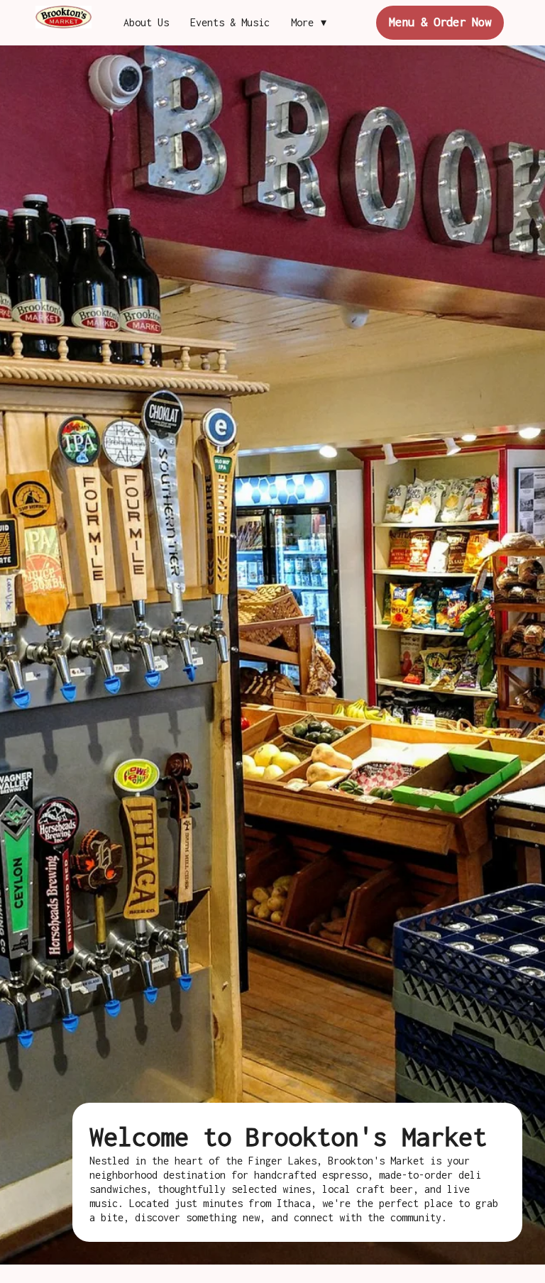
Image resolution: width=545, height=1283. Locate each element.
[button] (312, 23)
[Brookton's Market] (63, 17)
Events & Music (230, 22)
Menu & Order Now (440, 22)
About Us (146, 22)
